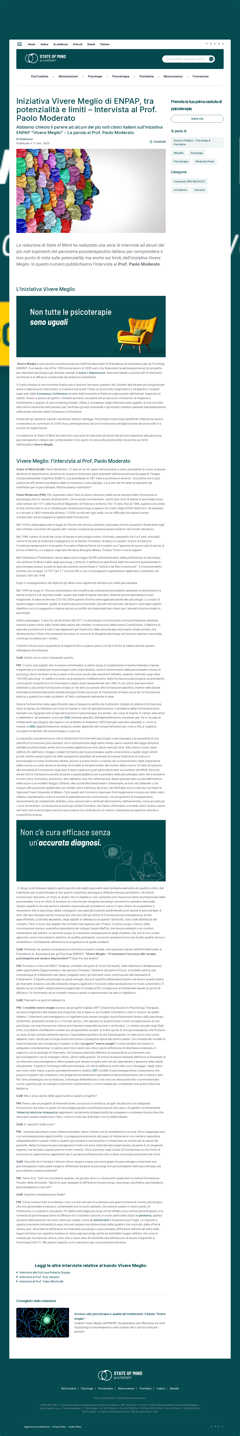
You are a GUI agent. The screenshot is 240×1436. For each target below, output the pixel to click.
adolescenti (101, 1220)
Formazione (201, 76)
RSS (155, 1411)
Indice (44, 44)
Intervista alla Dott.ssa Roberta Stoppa (44, 1272)
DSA (67, 717)
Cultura (161, 1388)
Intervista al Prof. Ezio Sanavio (39, 1277)
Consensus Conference (52, 393)
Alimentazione (68, 76)
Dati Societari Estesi (141, 1411)
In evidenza (61, 44)
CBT (94, 1070)
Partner (105, 44)
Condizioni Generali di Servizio (114, 1411)
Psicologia (95, 76)
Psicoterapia (120, 76)
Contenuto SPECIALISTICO (189, 181)
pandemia (144, 1215)
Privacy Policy (59, 1427)
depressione (97, 372)
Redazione (26, 139)
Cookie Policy (74, 1427)
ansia (82, 372)
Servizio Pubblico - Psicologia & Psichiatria (192, 142)
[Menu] (19, 44)
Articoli (77, 44)
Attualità (178, 153)
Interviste (199, 190)
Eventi (91, 44)
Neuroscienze (173, 76)
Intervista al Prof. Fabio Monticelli (41, 1281)
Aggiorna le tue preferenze (37, 1427)
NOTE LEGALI (89, 1411)
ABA (32, 726)
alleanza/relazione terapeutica (37, 1112)
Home (31, 44)
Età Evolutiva (39, 76)
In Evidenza (180, 190)
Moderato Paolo (205, 161)
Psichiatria (147, 76)
